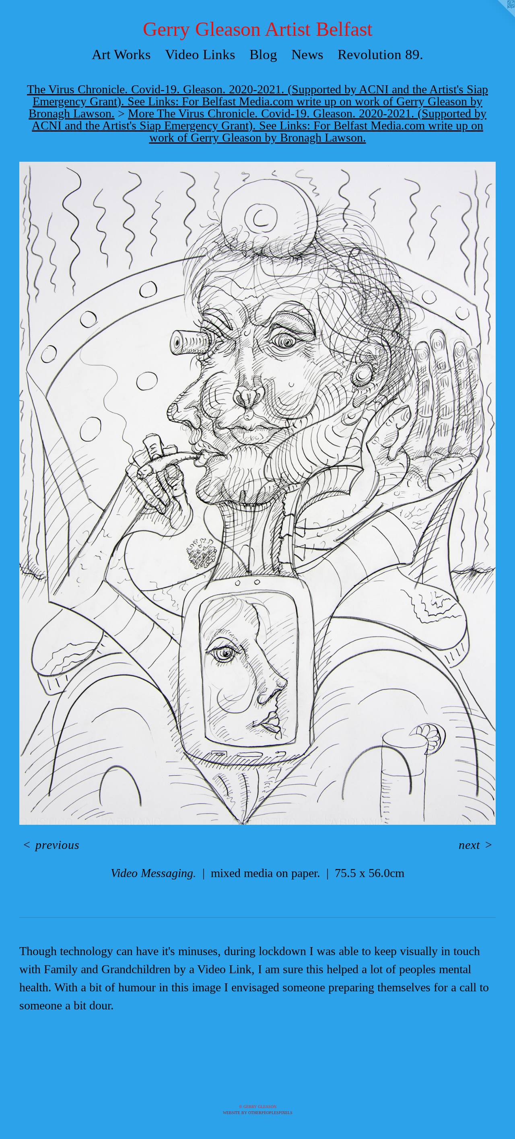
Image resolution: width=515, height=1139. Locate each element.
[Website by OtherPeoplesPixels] (499, 16)
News (307, 54)
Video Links (200, 54)
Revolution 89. (380, 54)
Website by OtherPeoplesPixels (258, 1112)
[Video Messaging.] (257, 493)
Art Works (121, 54)
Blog (263, 54)
